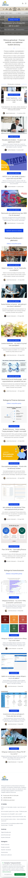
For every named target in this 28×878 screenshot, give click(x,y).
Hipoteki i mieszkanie (14, 94)
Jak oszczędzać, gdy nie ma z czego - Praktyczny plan (14, 811)
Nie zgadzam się (8, 874)
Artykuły (4, 804)
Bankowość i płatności (14, 173)
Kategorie (4, 841)
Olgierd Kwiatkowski (6, 832)
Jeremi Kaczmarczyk (5, 834)
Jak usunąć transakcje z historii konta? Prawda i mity (13, 816)
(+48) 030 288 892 (7, 797)
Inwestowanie (14, 597)
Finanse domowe (14, 426)
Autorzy (3, 829)
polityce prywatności (6, 871)
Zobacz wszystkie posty (14, 243)
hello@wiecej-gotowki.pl (9, 800)
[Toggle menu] (25, 3)
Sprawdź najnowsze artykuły (14, 230)
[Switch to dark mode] (22, 3)
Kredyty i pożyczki (14, 19)
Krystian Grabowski (5, 837)
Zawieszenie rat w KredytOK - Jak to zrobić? (11, 814)
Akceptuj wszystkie (20, 874)
